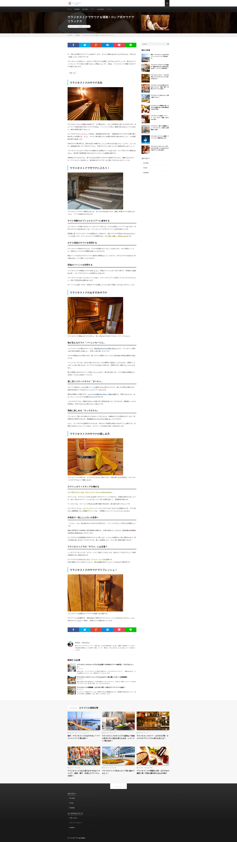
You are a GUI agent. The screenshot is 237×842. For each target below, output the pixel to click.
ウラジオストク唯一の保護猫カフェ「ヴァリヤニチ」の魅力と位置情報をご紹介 (160, 127)
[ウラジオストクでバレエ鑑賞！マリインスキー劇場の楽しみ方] (145, 139)
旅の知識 (85, 9)
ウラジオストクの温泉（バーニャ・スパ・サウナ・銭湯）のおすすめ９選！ (160, 117)
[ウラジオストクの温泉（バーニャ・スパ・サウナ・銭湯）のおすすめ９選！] (145, 119)
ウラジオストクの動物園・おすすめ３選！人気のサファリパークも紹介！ (101, 687)
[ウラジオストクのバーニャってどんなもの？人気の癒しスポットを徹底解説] (72, 680)
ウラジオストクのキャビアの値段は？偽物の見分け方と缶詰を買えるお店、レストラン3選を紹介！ (160, 66)
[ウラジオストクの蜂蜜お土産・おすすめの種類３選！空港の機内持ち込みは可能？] (145, 109)
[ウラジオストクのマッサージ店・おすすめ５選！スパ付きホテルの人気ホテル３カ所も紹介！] (145, 149)
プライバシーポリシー (75, 822)
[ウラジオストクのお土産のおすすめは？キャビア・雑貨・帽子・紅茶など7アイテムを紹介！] (145, 88)
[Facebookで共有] (73, 45)
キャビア (113, 732)
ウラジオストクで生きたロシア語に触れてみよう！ (118, 772)
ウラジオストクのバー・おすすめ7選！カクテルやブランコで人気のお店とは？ (160, 76)
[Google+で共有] (96, 45)
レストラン (86, 732)
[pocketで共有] (119, 45)
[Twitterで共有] (85, 45)
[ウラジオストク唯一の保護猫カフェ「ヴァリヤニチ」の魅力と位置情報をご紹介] (145, 129)
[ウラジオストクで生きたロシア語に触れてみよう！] (145, 98)
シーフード (79, 732)
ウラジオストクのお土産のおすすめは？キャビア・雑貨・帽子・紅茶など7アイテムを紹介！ (160, 86)
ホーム (69, 9)
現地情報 (77, 9)
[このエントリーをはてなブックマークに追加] (107, 45)
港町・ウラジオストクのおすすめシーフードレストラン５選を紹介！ (160, 56)
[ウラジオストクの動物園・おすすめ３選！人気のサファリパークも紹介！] (72, 690)
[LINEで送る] (130, 45)
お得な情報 (100, 9)
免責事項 (72, 827)
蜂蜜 (151, 767)
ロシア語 (113, 767)
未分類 (145, 168)
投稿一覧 (93, 643)
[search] (168, 44)
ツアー (92, 9)
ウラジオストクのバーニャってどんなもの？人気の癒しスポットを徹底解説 (102, 677)
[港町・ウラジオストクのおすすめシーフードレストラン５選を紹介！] (145, 58)
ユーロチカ (82, 838)
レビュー (109, 9)
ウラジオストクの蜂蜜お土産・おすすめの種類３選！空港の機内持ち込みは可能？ (160, 107)
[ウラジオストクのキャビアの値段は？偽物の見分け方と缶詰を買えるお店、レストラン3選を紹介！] (145, 68)
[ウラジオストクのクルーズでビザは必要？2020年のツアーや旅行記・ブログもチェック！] (72, 667)
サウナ (87, 26)
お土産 (78, 767)
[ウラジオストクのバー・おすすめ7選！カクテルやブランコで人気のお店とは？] (145, 78)
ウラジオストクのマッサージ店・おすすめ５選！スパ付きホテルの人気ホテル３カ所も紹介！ (160, 148)
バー (147, 732)
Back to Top (118, 786)
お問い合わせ (73, 818)
